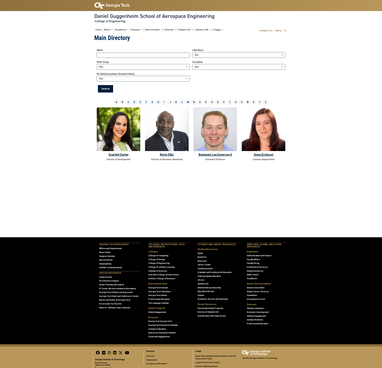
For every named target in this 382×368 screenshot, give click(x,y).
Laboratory (197, 50)
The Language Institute (158, 303)
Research (135, 30)
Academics (120, 30)
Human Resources (255, 271)
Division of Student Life (208, 312)
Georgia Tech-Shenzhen (159, 291)
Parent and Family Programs (210, 308)
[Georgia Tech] (256, 352)
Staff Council (253, 275)
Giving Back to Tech (256, 299)
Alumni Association (255, 288)
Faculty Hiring (253, 263)
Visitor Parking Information (111, 285)
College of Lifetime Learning (161, 267)
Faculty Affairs (253, 259)
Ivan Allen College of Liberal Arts (163, 275)
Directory (169, 30)
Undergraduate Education (209, 276)
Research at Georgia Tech (160, 321)
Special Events (106, 260)
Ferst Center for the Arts (110, 304)
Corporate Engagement (159, 336)
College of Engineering (110, 21)
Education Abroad (206, 291)
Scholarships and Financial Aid (212, 316)
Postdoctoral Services (257, 267)
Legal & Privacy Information (207, 362)
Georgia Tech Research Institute (163, 325)
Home (98, 30)
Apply (200, 253)
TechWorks (252, 278)
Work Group (103, 62)
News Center (105, 252)
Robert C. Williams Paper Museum (114, 308)
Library (201, 280)
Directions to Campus (109, 281)
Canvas (201, 295)
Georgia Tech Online (157, 295)
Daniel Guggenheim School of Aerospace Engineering (154, 16)
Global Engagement (157, 312)
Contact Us (265, 30)
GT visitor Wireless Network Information (117, 288)
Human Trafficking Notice (206, 366)
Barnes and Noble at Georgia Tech (114, 300)
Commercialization (157, 329)
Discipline (197, 62)
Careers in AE (201, 30)
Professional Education (159, 299)
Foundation (252, 295)
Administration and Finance (259, 255)
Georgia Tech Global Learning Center (116, 292)
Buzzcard (202, 261)
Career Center (204, 265)
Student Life (184, 30)
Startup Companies (255, 308)
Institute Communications (110, 267)
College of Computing (158, 255)
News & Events (152, 30)
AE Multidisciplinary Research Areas (115, 74)
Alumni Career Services (258, 291)
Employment (151, 360)
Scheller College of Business (161, 278)
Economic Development (258, 312)
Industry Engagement (256, 316)
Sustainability (105, 264)
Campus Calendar (107, 256)
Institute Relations (255, 320)
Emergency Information (156, 363)
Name (100, 50)
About (107, 30)
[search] (285, 29)
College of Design (156, 259)
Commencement (205, 268)
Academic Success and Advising (213, 299)
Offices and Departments (110, 248)
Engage (217, 30)
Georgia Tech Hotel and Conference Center (119, 296)
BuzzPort (202, 257)
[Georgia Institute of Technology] (112, 4)
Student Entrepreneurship (209, 288)
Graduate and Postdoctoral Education (215, 272)
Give (277, 30)
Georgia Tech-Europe (158, 288)
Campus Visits (105, 277)
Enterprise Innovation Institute (162, 333)
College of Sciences (157, 271)
